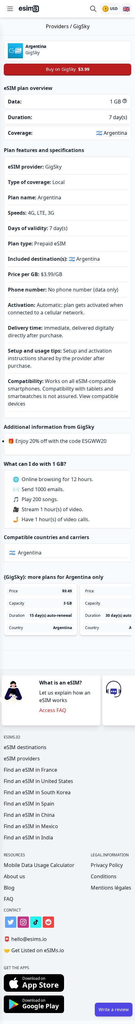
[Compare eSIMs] (93, 9)
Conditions (103, 876)
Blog (9, 887)
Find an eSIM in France (30, 769)
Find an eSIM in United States (38, 781)
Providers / (59, 26)
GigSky (81, 26)
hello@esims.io (25, 939)
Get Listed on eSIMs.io (34, 950)
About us (14, 876)
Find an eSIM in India (28, 837)
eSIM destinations (25, 747)
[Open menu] (10, 9)
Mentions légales (111, 887)
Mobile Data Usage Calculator (39, 865)
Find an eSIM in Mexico (31, 826)
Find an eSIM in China (29, 814)
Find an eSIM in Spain (29, 803)
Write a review (114, 1009)
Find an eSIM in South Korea (37, 792)
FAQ (9, 898)
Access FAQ (52, 710)
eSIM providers (22, 758)
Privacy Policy (107, 865)
